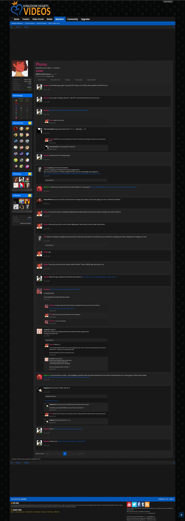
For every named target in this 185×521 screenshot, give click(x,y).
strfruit (46, 330)
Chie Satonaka (49, 129)
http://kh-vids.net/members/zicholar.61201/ (72, 441)
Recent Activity (55, 80)
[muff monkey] (15, 179)
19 (57, 453)
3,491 (29, 85)
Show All (29, 190)
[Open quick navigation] (174, 27)
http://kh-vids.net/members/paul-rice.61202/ (68, 429)
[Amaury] (21, 179)
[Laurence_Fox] (27, 206)
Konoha (29, 219)
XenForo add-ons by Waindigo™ (135, 516)
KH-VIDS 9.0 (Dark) (19, 499)
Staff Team (50, 512)
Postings (67, 80)
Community (72, 19)
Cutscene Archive (19, 512)
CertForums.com (151, 520)
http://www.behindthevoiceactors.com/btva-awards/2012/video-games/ (114, 187)
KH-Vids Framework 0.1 (138, 511)
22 (68, 453)
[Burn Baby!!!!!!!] (27, 201)
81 (30, 174)
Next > (83, 453)
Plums (47, 180)
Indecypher (48, 396)
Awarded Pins (91, 80)
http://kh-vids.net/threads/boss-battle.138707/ (65, 289)
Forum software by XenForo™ (141, 508)
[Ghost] (15, 185)
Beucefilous (48, 199)
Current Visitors (30, 23)
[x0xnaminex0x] (27, 185)
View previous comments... (52, 400)
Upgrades (85, 19)
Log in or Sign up (168, 1)
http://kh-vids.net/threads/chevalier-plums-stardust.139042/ (68, 110)
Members (60, 19)
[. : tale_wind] (21, 201)
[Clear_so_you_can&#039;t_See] (15, 201)
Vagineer (47, 388)
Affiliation (57, 512)
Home (16, 19)
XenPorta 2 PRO (16, 459)
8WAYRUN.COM (36, 459)
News (12, 512)
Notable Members (17, 23)
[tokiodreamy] (21, 206)
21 (30, 123)
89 (30, 195)
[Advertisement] (92, 45)
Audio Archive (29, 512)
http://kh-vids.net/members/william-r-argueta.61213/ (100, 277)
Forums (25, 19)
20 (61, 453)
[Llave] (21, 185)
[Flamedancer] (15, 206)
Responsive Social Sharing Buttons (136, 520)
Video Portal (38, 19)
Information (79, 80)
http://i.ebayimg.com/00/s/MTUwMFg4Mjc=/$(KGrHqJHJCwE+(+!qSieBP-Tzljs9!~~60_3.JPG (72, 174)
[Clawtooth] (27, 179)
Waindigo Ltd (151, 516)
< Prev (47, 453)
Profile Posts (42, 80)
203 (78, 453)
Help (171, 499)
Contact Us (163, 499)
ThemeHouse (151, 513)
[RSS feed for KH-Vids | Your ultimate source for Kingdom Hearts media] (147, 504)
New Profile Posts (54, 23)
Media (49, 19)
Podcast (44, 512)
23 (72, 453)
